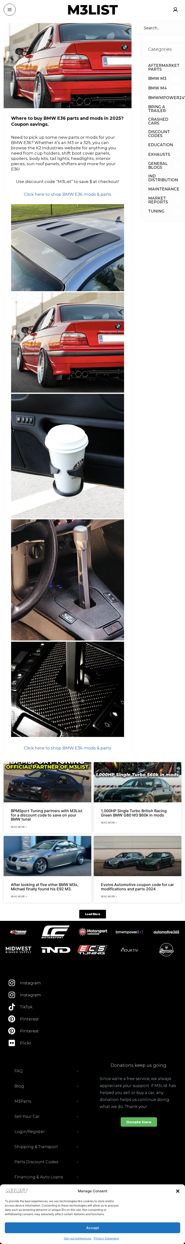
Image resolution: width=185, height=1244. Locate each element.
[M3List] (92, 9)
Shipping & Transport (36, 1146)
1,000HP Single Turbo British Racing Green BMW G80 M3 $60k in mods (134, 812)
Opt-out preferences (77, 1238)
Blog (19, 1086)
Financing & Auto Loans (38, 1177)
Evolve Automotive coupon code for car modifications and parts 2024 (137, 886)
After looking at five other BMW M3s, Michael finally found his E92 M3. (45, 886)
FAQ (18, 1071)
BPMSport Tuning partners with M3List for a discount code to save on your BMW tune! (46, 815)
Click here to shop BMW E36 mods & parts (67, 194)
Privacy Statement (106, 1238)
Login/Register (29, 1131)
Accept (92, 1227)
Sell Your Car (27, 1116)
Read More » (19, 826)
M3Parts (22, 1101)
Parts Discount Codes (36, 1162)
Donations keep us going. (139, 1065)
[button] (177, 1191)
